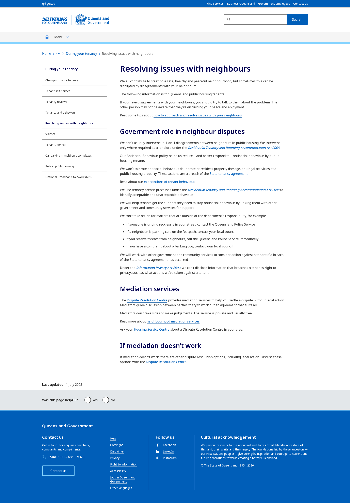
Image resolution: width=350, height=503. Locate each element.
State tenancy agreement (229, 173)
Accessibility (118, 471)
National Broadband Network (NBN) (69, 177)
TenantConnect (55, 145)
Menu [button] (58, 37)
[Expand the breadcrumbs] (58, 53)
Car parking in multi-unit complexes (68, 155)
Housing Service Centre (152, 329)
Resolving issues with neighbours (69, 123)
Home (46, 53)
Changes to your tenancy (62, 80)
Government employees (274, 3)
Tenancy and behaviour (60, 112)
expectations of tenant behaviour (169, 181)
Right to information (123, 464)
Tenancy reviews (56, 102)
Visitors (50, 134)
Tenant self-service (57, 91)
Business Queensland (241, 3)
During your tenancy (81, 53)
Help (113, 438)
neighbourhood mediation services (173, 321)
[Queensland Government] (75, 19)
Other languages (121, 488)
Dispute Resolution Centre (147, 300)
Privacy (115, 458)
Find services (215, 3)
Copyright (116, 445)
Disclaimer (117, 451)
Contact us (300, 3)
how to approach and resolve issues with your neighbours (198, 115)
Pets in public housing (59, 166)
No (113, 400)
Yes (95, 400)
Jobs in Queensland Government (122, 479)
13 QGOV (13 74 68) (71, 457)
